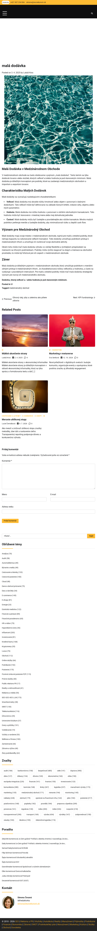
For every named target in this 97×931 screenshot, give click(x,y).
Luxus (4, 651)
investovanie (68, 782)
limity (44, 787)
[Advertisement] (48, 37)
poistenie (86, 798)
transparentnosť (12, 814)
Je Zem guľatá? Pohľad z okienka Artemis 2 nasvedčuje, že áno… (44, 839)
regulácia (27, 809)
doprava (76, 771)
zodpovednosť (83, 814)
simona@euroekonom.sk (29, 903)
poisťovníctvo (11, 804)
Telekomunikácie (8, 711)
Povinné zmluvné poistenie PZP (14, 674)
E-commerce (27, 416)
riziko (42, 809)
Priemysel (26, 876)
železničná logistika (46, 820)
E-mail (53, 494)
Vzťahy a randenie (9, 735)
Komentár (7, 461)
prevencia (10, 809)
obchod (25, 798)
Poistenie (5, 670)
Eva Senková (54, 358)
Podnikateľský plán (47, 924)
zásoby (9, 820)
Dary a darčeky (8, 591)
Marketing (57, 350)
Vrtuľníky (38, 921)
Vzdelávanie (6, 730)
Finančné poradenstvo (10, 619)
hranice (50, 782)
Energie (5, 605)
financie (34, 782)
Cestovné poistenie (9, 577)
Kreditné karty (7, 642)
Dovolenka (16, 927)
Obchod (5, 656)
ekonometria (55, 776)
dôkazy (22, 776)
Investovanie (7, 637)
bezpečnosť (45, 771)
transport (33, 814)
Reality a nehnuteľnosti (11, 688)
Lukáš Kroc (28, 72)
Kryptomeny (6, 646)
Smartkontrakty (8, 702)
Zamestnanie (7, 744)
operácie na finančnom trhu (49, 798)
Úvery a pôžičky (8, 725)
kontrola (29, 787)
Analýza (5, 554)
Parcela (25, 853)
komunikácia (11, 787)
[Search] (92, 13)
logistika (59, 787)
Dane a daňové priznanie (11, 586)
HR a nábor (6, 623)
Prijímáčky (79, 921)
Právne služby (7, 679)
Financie (6, 924)
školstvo (25, 820)
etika (72, 776)
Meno (4, 494)
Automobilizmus (8, 563)
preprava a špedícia (67, 804)
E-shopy (38, 416)
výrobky (64, 814)
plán (71, 798)
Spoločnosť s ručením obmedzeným (36, 867)
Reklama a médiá (8, 693)
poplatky (30, 804)
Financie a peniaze (9, 614)
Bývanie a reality (8, 568)
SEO (17, 921)
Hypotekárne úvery (9, 628)
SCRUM (25, 848)
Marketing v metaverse (61, 353)
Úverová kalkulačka (23, 871)
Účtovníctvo (6, 716)
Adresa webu (7, 507)
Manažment (67, 921)
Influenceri (6, 633)
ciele (61, 771)
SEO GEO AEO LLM (9, 697)
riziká (56, 809)
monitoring (71, 793)
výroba (49, 814)
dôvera (38, 776)
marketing (10, 793)
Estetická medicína (9, 609)
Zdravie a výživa (8, 748)
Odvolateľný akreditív (24, 857)
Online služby (7, 660)
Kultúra (83, 924)
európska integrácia (14, 782)
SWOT (4, 707)
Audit (4, 558)
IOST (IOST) (24, 881)
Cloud (4, 581)
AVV (18, 862)
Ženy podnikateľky (9, 753)
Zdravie (26, 924)
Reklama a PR (26, 921)
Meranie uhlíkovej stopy (14, 419)
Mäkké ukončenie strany (14, 353)
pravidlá (46, 804)
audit (8, 771)
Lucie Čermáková (8, 424)
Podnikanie (6, 665)
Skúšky (91, 924)
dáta (8, 776)
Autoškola (48, 921)
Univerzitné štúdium (9, 721)
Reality (57, 921)
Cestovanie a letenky (11, 416)
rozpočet (72, 809)
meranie (54, 793)
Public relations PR (9, 684)
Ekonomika (17, 924)
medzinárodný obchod (19, 288)
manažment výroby (80, 787)
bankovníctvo (25, 771)
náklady (9, 798)
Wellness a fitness (9, 739)
